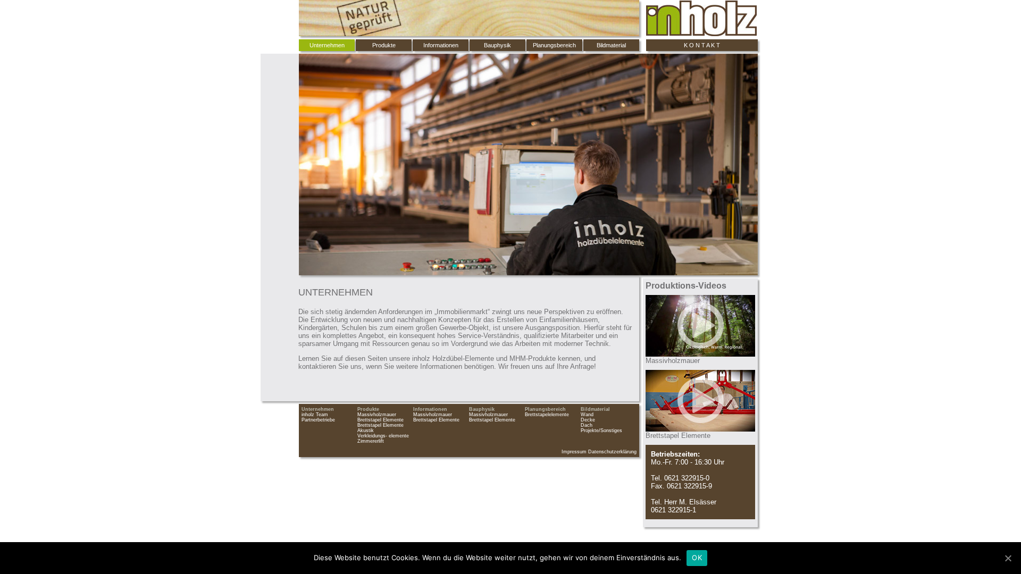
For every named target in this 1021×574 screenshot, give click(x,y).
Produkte (384, 45)
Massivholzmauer (376, 414)
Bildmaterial (611, 45)
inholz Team (315, 414)
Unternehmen (318, 409)
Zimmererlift (370, 441)
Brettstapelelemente (547, 414)
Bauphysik (497, 45)
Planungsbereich (554, 45)
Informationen (440, 45)
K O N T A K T (702, 45)
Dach (586, 425)
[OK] (1007, 558)
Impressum (574, 451)
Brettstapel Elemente (380, 420)
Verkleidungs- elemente (383, 435)
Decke (588, 420)
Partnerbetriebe (318, 420)
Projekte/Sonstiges (601, 430)
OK (697, 557)
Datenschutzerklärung (612, 451)
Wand (587, 414)
